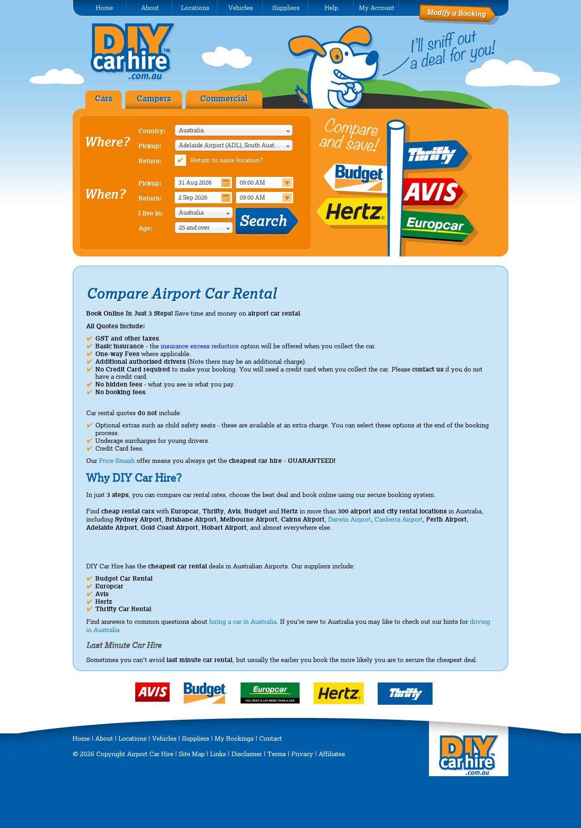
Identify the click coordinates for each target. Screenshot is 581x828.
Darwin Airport (349, 519)
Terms (276, 754)
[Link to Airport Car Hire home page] (140, 79)
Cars (104, 98)
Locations (132, 738)
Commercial (224, 98)
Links (218, 754)
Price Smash (117, 460)
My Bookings (234, 738)
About (104, 738)
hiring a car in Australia (242, 621)
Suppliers (195, 738)
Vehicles (164, 738)
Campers (154, 98)
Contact (270, 738)
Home (81, 738)
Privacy (302, 754)
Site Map (192, 754)
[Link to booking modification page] (459, 22)
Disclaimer (246, 754)
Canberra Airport (398, 519)
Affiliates (332, 754)
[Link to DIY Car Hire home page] (469, 774)
